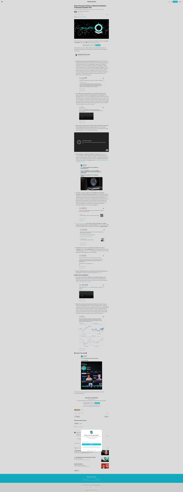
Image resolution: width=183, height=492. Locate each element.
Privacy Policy (99, 447)
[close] (100, 431)
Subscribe (91, 444)
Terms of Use (96, 446)
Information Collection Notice (91, 447)
